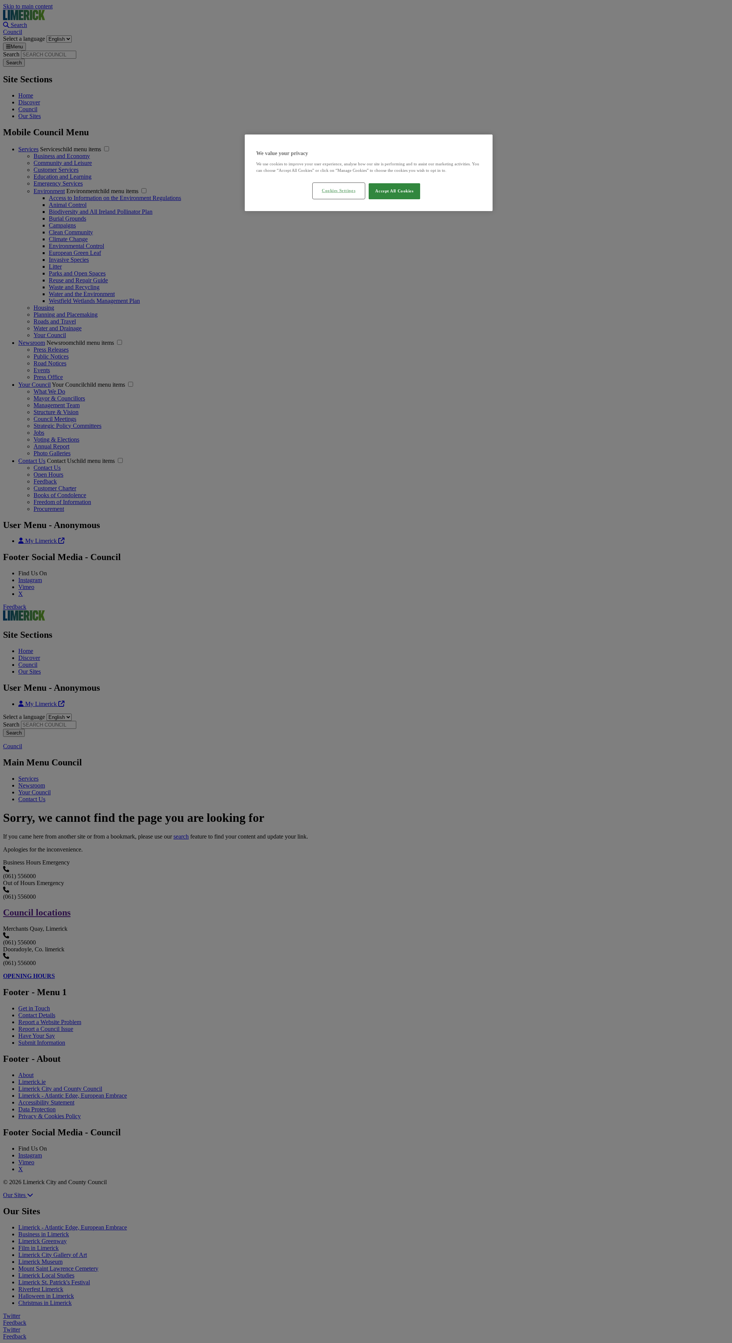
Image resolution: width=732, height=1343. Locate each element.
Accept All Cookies (394, 191)
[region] (369, 172)
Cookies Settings (338, 190)
